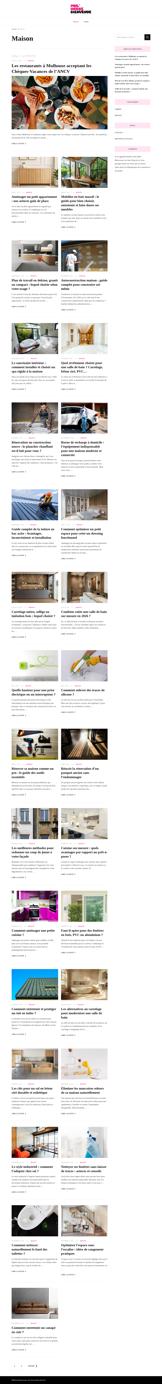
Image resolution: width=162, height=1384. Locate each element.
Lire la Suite (18, 143)
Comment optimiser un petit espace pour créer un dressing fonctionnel (82, 533)
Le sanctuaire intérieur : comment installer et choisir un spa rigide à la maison (33, 367)
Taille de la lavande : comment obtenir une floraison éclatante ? (131, 90)
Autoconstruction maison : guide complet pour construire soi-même (84, 284)
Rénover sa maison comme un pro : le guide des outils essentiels (33, 773)
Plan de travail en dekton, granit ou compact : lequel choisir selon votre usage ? (35, 284)
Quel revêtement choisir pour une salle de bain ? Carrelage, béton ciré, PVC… (82, 367)
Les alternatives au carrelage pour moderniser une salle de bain (81, 1013)
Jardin (86, 22)
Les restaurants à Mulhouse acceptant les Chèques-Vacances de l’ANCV (131, 57)
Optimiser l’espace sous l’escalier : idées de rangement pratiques (82, 1249)
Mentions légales (124, 139)
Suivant (31, 1366)
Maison (76, 22)
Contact (119, 133)
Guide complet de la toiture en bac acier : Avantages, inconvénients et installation (33, 533)
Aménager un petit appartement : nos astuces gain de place (132, 65)
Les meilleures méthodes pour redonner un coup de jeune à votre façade (33, 852)
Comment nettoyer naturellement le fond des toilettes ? (29, 1249)
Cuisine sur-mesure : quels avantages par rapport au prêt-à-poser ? (84, 852)
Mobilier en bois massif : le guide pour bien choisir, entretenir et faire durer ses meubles (132, 74)
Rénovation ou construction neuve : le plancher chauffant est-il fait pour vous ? (32, 446)
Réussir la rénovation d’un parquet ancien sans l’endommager (80, 773)
